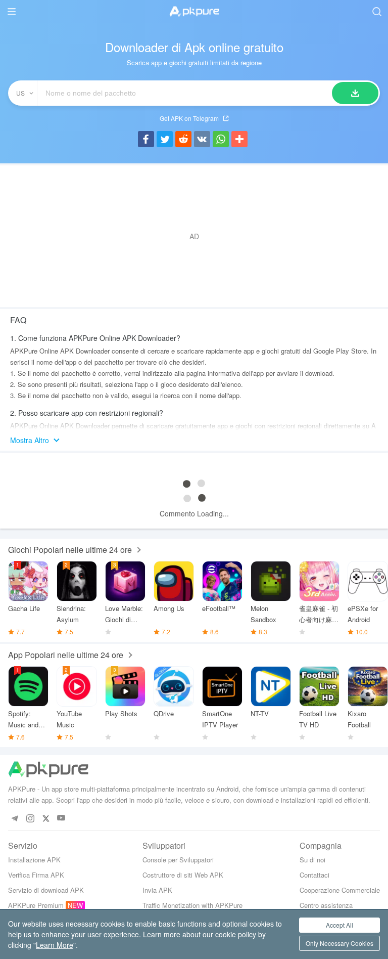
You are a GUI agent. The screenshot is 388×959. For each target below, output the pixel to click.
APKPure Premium (36, 905)
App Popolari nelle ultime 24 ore (65, 655)
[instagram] (30, 818)
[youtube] (61, 818)
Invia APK (157, 890)
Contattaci (314, 875)
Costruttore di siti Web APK (182, 875)
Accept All (339, 925)
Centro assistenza (326, 905)
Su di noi (312, 859)
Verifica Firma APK (36, 875)
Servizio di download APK (46, 890)
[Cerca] (355, 93)
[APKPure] (194, 12)
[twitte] (45, 818)
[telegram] (14, 818)
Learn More (54, 945)
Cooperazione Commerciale (340, 890)
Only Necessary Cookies (339, 943)
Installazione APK (34, 859)
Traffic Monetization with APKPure (192, 905)
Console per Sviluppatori (178, 859)
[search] (376, 11)
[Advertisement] (194, 236)
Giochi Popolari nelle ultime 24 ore (70, 549)
